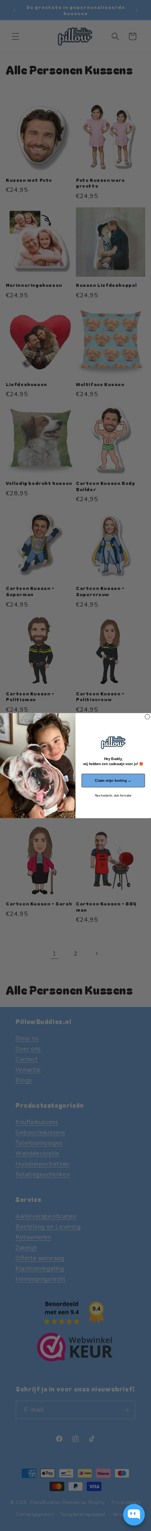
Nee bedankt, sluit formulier (113, 795)
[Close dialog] (147, 716)
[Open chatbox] (134, 1515)
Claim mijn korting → (113, 780)
